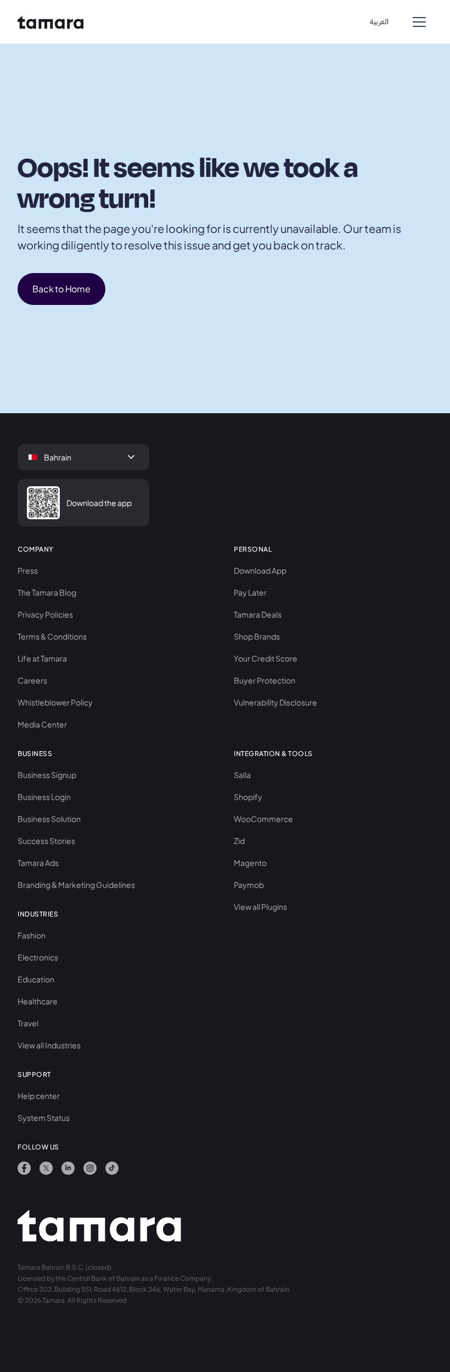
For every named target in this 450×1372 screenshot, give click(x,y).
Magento (250, 863)
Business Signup (47, 775)
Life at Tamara (42, 658)
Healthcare (38, 1001)
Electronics (38, 957)
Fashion (32, 935)
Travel (28, 1023)
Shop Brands (257, 636)
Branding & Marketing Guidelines (76, 885)
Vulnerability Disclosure (275, 702)
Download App (260, 570)
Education (36, 979)
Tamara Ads (38, 863)
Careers (32, 680)
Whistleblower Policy (55, 702)
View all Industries (49, 1045)
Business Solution (49, 819)
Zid (239, 841)
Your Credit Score (265, 658)
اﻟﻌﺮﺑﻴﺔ (379, 21)
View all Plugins (260, 907)
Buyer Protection (264, 680)
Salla (242, 775)
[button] (419, 22)
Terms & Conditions (52, 636)
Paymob (249, 885)
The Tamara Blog (47, 592)
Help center (39, 1096)
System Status (44, 1118)
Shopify (248, 797)
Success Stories (46, 841)
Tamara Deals (258, 614)
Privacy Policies (45, 614)
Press (28, 570)
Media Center (42, 724)
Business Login (44, 797)
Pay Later (250, 592)
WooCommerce (263, 819)
